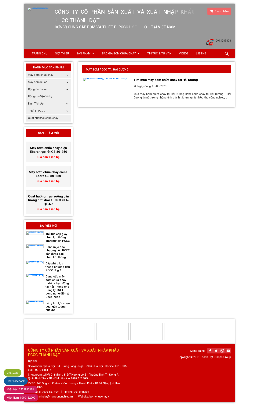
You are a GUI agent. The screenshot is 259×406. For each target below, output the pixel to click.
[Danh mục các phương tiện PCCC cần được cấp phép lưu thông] (35, 246)
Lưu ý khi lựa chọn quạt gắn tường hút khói (58, 306)
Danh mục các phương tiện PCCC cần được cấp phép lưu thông (58, 252)
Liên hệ (201, 53)
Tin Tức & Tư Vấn (159, 53)
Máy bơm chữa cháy (40, 75)
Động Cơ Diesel (37, 89)
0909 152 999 (50, 392)
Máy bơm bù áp (37, 82)
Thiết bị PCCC (37, 110)
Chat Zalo (12, 372)
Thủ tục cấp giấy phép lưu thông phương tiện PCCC (58, 237)
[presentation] (30, 332)
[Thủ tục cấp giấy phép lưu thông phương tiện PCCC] (35, 233)
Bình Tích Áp (36, 103)
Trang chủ (39, 53)
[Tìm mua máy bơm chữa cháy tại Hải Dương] (105, 79)
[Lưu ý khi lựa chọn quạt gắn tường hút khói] (35, 302)
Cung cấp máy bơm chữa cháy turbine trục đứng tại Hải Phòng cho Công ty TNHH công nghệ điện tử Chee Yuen (58, 287)
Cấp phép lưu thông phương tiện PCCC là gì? (58, 267)
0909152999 (21, 397)
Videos (183, 53)
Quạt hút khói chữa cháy (43, 118)
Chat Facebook (16, 381)
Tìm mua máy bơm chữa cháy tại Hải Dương (166, 80)
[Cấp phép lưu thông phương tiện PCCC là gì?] (35, 262)
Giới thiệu (62, 53)
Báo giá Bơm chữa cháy (119, 53)
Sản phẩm (83, 53)
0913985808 (20, 389)
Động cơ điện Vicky (40, 96)
